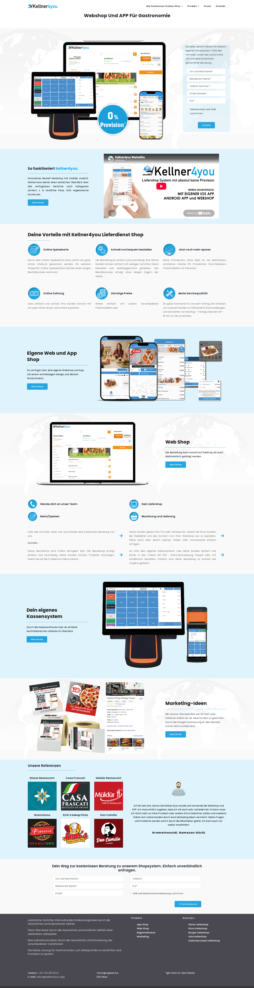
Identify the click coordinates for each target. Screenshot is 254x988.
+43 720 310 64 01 (48, 973)
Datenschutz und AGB (203, 109)
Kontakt (32, 543)
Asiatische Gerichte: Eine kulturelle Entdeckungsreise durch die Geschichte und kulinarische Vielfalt (69, 922)
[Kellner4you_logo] (42, 4)
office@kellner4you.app (50, 977)
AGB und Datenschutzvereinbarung (152, 893)
